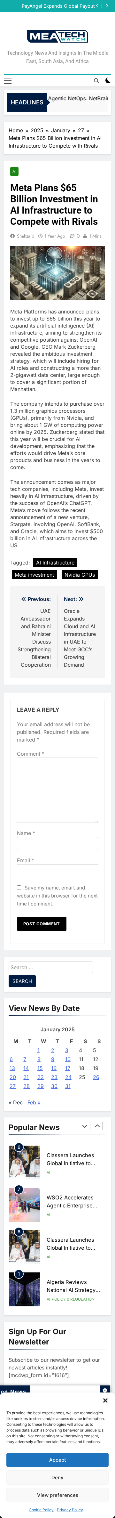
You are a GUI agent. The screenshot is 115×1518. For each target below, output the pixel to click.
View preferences (57, 1495)
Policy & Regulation (73, 1299)
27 (13, 1086)
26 (96, 1077)
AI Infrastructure (55, 562)
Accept (57, 1460)
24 (68, 1077)
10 (68, 1059)
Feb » (34, 1102)
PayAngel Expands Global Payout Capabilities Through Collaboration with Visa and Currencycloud (50, 6)
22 (40, 1077)
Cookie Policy (41, 1509)
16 (54, 1068)
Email (25, 860)
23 (54, 1077)
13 (12, 1068)
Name (26, 833)
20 (13, 1077)
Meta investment (34, 575)
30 (54, 1086)
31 (68, 1086)
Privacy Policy (70, 1509)
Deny (57, 1477)
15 (40, 1068)
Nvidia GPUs (80, 575)
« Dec (16, 1102)
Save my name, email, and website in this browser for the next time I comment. (57, 896)
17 (67, 1068)
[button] (105, 1400)
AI (14, 171)
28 (26, 1086)
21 (26, 1077)
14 (26, 1068)
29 (40, 1086)
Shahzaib (25, 236)
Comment (30, 754)
